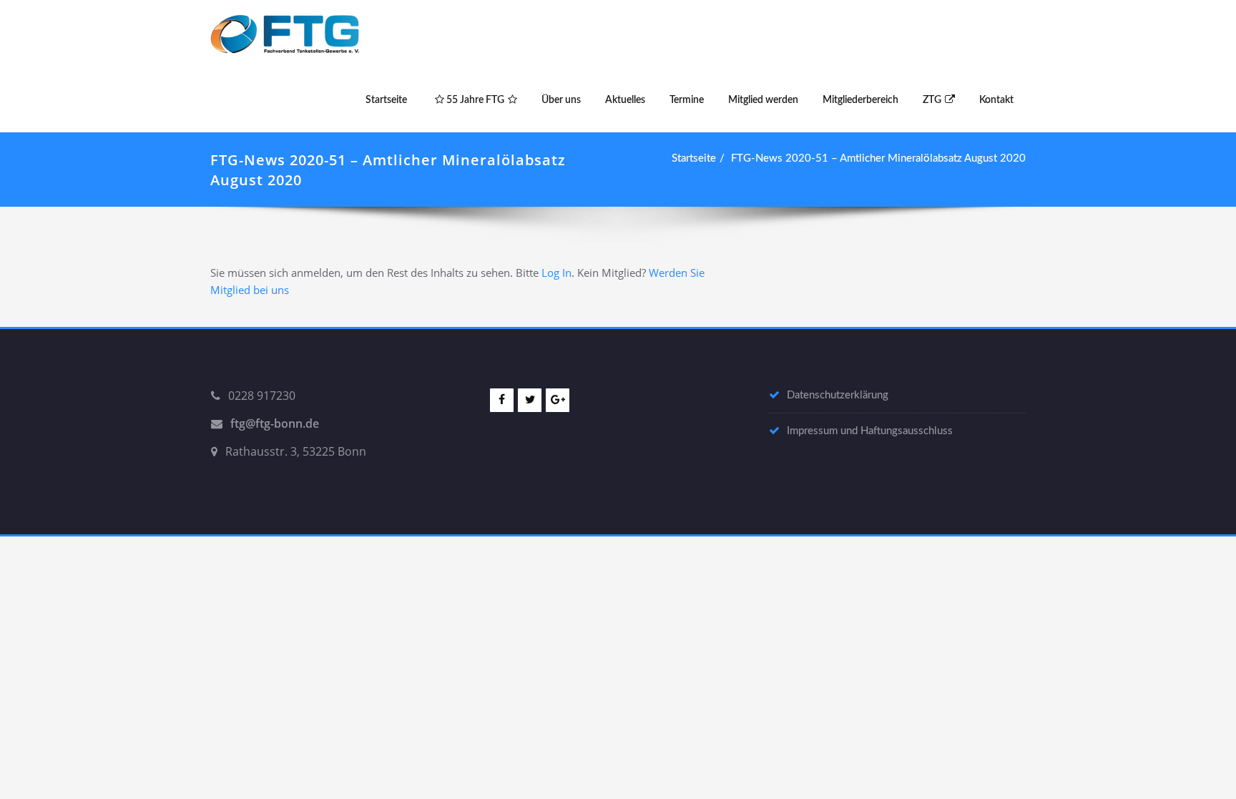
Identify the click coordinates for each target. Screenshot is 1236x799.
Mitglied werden (763, 100)
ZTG (932, 100)
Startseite (386, 100)
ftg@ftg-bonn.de (274, 423)
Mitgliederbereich (860, 100)
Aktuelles (625, 100)
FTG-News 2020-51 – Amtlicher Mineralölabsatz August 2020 (878, 158)
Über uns (561, 100)
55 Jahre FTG (474, 100)
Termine (687, 100)
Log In (556, 272)
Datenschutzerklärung (837, 395)
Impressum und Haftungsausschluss (870, 431)
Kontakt (996, 100)
